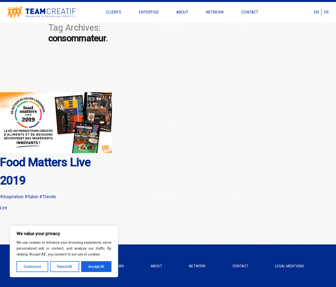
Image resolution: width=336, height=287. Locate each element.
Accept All (96, 267)
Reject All (64, 267)
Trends (49, 196)
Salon (33, 196)
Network (215, 12)
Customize (32, 267)
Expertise (149, 12)
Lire (3, 207)
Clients (113, 12)
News (119, 266)
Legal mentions (289, 266)
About (182, 12)
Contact (249, 12)
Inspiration (13, 196)
